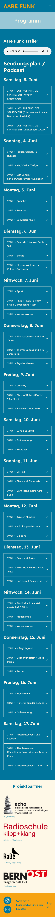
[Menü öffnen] (49, 6)
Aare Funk (19, 6)
